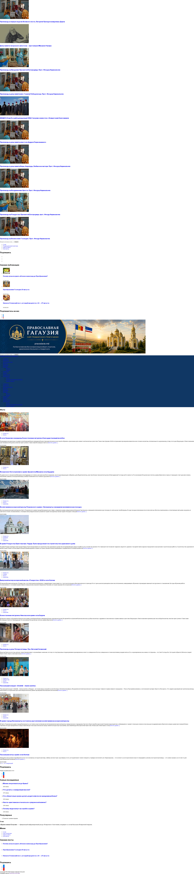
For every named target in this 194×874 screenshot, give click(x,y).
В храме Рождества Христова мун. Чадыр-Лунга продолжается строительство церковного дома (37, 544)
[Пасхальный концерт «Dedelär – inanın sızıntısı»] (14, 675)
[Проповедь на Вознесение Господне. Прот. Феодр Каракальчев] (14, 235)
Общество (6, 375)
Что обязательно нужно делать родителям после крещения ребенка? (30, 796)
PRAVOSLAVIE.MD (14, 873)
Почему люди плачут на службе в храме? (19, 809)
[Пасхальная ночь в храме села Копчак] (14, 747)
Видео (8, 370)
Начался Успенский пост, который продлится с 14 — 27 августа (26, 303)
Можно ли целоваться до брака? (15, 783)
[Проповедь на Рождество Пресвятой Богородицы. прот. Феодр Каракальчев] (14, 211)
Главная (5, 359)
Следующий (9, 763)
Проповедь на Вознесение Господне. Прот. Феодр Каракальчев (25, 239)
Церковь (6, 371)
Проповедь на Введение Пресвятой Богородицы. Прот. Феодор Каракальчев (30, 70)
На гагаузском (7, 362)
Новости (6, 360)
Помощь (5, 365)
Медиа (5, 367)
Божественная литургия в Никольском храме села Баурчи (22, 615)
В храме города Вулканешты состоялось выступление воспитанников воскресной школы (34, 721)
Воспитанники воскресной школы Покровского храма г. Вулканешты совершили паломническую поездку (41, 507)
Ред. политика (7, 833)
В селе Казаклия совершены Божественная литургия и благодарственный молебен (32, 438)
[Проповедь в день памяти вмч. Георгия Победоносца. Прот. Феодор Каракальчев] (14, 91)
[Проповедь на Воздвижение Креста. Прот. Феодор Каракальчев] (14, 187)
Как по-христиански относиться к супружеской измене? (24, 802)
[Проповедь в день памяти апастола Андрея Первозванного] (14, 139)
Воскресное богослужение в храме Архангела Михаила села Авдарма (27, 472)
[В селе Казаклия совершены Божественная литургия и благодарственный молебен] (14, 431)
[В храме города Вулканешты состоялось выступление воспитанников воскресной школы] (14, 712)
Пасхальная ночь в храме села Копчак (14, 755)
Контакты (6, 249)
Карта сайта (6, 247)
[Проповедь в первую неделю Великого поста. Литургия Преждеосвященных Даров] (14, 18)
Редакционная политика (10, 246)
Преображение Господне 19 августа (16, 289)
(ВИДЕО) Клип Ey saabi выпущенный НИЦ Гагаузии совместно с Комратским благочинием (34, 118)
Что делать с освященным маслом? (16, 790)
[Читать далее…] (53, 442)
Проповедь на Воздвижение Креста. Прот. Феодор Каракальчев (25, 190)
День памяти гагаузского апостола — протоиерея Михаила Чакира (25, 46)
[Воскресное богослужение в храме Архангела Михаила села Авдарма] (14, 464)
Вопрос (5, 364)
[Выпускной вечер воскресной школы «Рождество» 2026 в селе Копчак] (14, 570)
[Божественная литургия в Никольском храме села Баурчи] (14, 606)
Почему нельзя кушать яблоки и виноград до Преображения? (25, 276)
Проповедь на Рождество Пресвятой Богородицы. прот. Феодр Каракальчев (30, 214)
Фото (8, 368)
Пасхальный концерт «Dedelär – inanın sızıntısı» (18, 686)
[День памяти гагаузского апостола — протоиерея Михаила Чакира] (14, 42)
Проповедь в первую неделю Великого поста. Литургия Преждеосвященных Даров (32, 22)
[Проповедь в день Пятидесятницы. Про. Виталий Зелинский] (14, 642)
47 (4, 763)
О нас (4, 244)
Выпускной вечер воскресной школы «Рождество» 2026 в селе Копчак (27, 580)
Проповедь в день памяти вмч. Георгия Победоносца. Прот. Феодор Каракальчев (32, 94)
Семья (5, 373)
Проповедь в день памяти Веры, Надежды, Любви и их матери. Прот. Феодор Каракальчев (35, 166)
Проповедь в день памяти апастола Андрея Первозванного (23, 142)
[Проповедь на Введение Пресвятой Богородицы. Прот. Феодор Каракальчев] (14, 66)
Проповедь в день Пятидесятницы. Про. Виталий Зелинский (23, 649)
